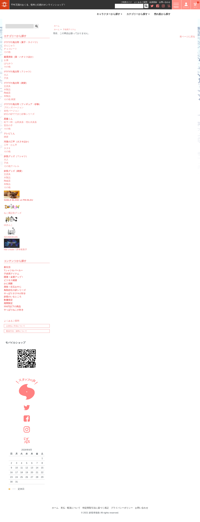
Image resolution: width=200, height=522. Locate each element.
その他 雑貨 (9, 99)
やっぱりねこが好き (14, 309)
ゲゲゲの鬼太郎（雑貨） (16, 83)
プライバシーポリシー (122, 508)
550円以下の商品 (12, 306)
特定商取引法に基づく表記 (95, 508)
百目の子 (8, 125)
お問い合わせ (164, 2)
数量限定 (8, 300)
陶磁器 (7, 92)
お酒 (6, 60)
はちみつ (8, 63)
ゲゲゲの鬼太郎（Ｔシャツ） (18, 71)
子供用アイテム (69, 29)
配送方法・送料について (16, 331)
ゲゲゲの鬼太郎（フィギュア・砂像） (22, 104)
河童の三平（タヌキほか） (17, 141)
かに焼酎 (8, 283)
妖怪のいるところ (12, 296)
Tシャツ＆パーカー (13, 270)
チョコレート (10, 48)
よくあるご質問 (140, 2)
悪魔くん (8, 119)
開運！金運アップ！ (14, 277)
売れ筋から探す (162, 14)
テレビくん (9, 133)
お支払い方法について (15, 326)
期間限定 (8, 303)
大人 (6, 75)
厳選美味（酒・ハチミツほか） (19, 57)
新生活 (7, 267)
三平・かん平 (10, 145)
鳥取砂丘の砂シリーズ (15, 290)
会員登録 (153, 2)
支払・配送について (70, 508)
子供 (6, 78)
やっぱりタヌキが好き (15, 293)
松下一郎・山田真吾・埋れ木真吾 (20, 122)
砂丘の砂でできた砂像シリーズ (19, 114)
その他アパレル (11, 166)
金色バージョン (11, 110)
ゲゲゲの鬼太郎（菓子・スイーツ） (21, 42)
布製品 (7, 96)
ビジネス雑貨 (10, 280)
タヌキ (7, 148)
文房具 (7, 86)
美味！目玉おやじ (12, 287)
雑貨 (6, 136)
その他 (7, 52)
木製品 (7, 89)
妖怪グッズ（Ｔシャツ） (16, 156)
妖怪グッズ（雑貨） (14, 171)
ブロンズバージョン (14, 107)
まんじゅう (9, 45)
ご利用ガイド (126, 2)
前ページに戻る (187, 36)
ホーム (57, 26)
